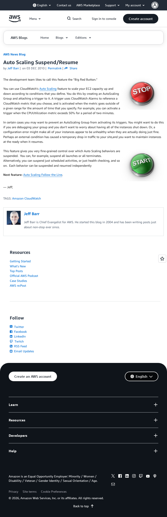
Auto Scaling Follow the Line (42, 174)
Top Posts (16, 271)
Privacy (13, 491)
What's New (18, 266)
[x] (113, 476)
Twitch (19, 341)
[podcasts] (155, 476)
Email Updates (23, 351)
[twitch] (141, 476)
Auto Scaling (48, 88)
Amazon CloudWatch (26, 198)
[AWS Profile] (154, 5)
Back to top (81, 506)
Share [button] (73, 68)
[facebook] (120, 476)
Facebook (20, 331)
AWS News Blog (14, 54)
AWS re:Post (18, 285)
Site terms (30, 491)
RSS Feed (20, 346)
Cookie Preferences (54, 491)
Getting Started (20, 261)
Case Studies (18, 281)
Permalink (55, 68)
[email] (113, 484)
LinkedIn (19, 336)
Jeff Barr (13, 68)
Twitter (18, 327)
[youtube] (148, 476)
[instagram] (134, 476)
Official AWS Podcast (24, 276)
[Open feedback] (162, 259)
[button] (140, 18)
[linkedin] (127, 476)
